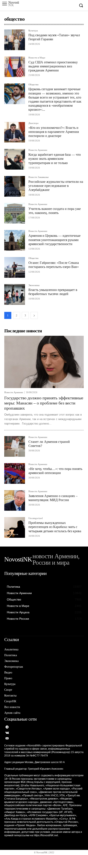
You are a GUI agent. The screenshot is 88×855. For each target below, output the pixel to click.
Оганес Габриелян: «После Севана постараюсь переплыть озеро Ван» (53, 265)
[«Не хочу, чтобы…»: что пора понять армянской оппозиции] (14, 473)
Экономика (34, 285)
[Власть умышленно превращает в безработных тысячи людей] (14, 294)
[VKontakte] (7, 733)
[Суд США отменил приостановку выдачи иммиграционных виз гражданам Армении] (14, 67)
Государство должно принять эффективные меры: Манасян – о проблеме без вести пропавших (43, 403)
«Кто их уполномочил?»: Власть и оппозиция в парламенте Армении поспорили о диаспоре (53, 132)
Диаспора (33, 123)
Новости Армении (37, 150)
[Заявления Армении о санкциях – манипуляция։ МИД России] (14, 500)
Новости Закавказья (38, 177)
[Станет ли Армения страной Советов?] (14, 446)
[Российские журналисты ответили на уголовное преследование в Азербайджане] (14, 186)
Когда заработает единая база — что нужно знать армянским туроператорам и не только (54, 158)
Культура (33, 30)
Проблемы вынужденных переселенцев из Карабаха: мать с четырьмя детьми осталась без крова (54, 527)
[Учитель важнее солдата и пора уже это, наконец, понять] (14, 213)
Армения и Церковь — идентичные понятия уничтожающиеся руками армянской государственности (54, 240)
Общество (33, 84)
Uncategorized (35, 518)
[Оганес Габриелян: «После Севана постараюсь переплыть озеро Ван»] (14, 267)
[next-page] (34, 315)
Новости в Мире (36, 58)
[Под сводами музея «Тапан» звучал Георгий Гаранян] (14, 39)
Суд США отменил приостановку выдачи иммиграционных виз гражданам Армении (53, 66)
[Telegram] (7, 727)
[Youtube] (7, 739)
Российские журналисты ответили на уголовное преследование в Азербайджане (55, 186)
